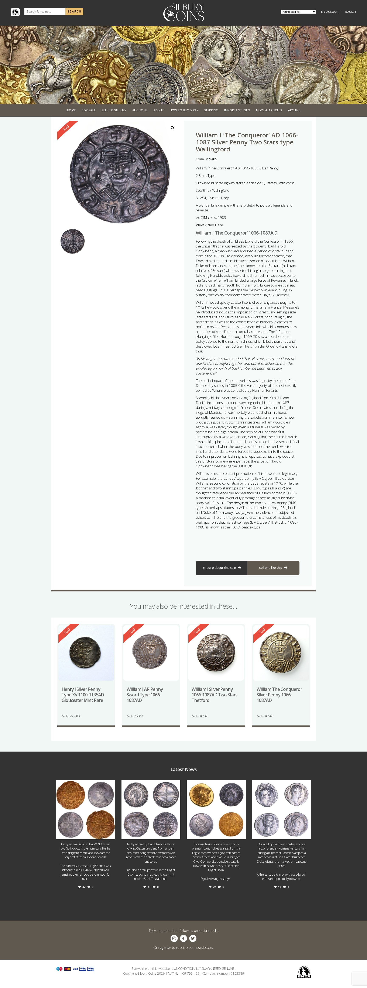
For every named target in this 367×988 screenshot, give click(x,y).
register (164, 947)
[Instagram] (111, 834)
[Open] (85, 809)
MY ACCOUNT (330, 12)
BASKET (350, 12)
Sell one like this (270, 567)
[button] (172, 128)
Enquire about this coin (219, 567)
